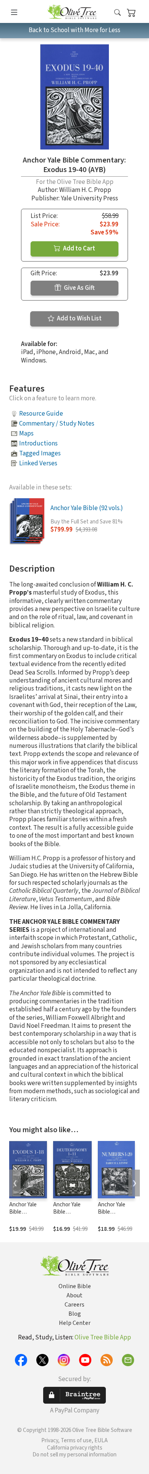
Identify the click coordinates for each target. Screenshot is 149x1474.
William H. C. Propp (85, 190)
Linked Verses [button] (38, 463)
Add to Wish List (79, 318)
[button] (117, 13)
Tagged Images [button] (40, 453)
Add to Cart (78, 248)
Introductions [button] (38, 443)
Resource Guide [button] (41, 413)
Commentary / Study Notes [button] (56, 423)
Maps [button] (26, 433)
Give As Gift (79, 288)
